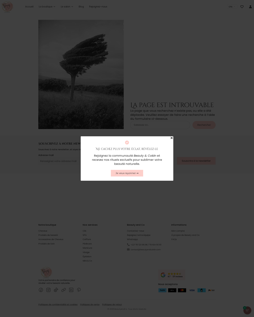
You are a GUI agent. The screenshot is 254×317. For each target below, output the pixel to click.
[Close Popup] (171, 138)
